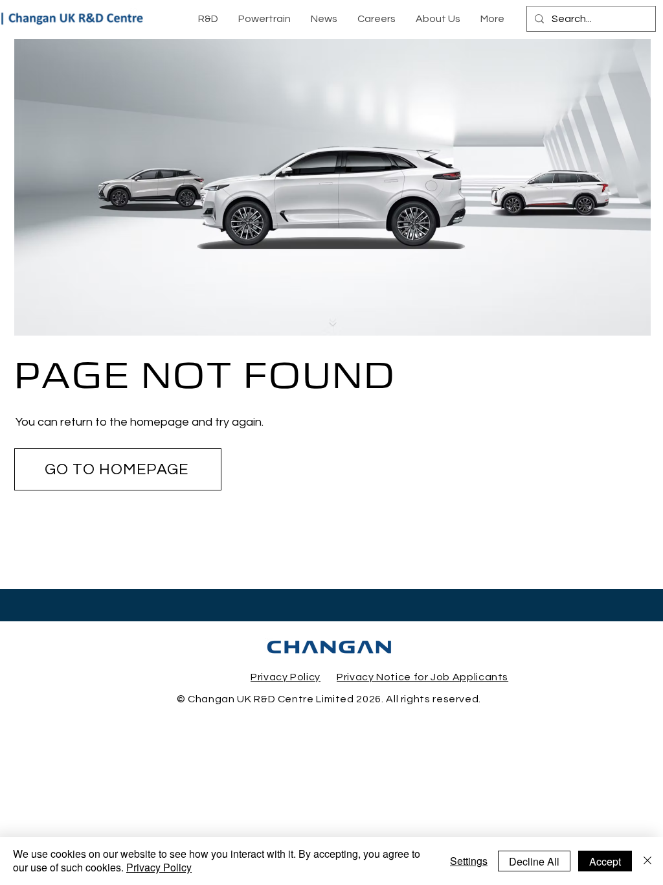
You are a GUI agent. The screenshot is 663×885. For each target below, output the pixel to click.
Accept (605, 861)
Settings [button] (469, 860)
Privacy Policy (159, 867)
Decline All (534, 861)
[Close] (647, 861)
